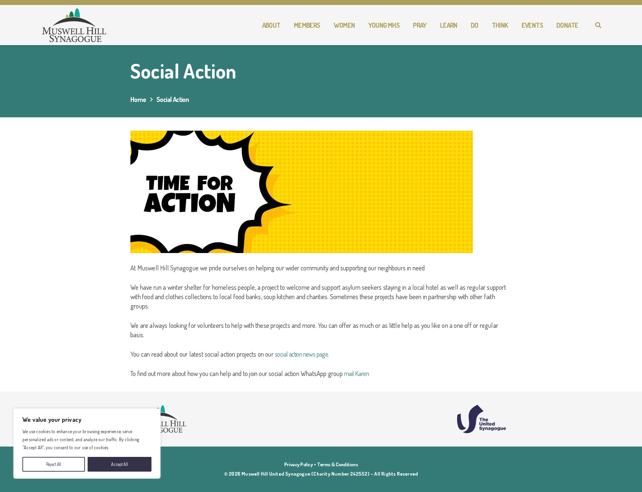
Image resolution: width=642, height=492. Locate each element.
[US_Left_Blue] (481, 419)
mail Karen (356, 373)
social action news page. (302, 354)
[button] (285, 25)
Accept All (119, 464)
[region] (86, 443)
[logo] (74, 25)
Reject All (53, 464)
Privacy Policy (298, 464)
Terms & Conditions (337, 464)
